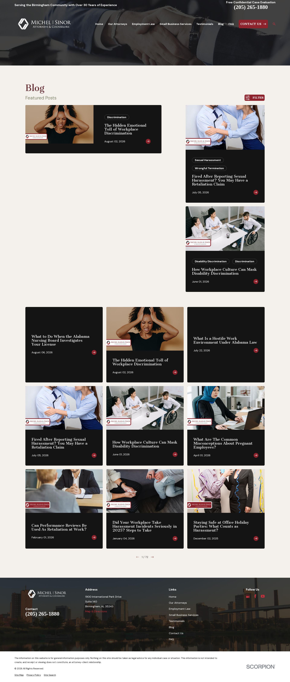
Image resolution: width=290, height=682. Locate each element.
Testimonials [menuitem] (204, 24)
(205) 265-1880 (251, 7)
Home (172, 597)
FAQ (171, 639)
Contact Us (176, 633)
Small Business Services (183, 615)
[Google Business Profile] (248, 596)
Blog (171, 627)
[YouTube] (263, 596)
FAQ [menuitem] (231, 24)
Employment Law (179, 609)
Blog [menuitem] (221, 24)
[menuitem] (19, 675)
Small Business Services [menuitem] (176, 24)
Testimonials (177, 621)
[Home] (44, 24)
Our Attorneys (178, 603)
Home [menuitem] (99, 24)
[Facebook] (255, 596)
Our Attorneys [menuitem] (117, 24)
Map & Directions (96, 611)
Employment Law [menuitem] (143, 24)
